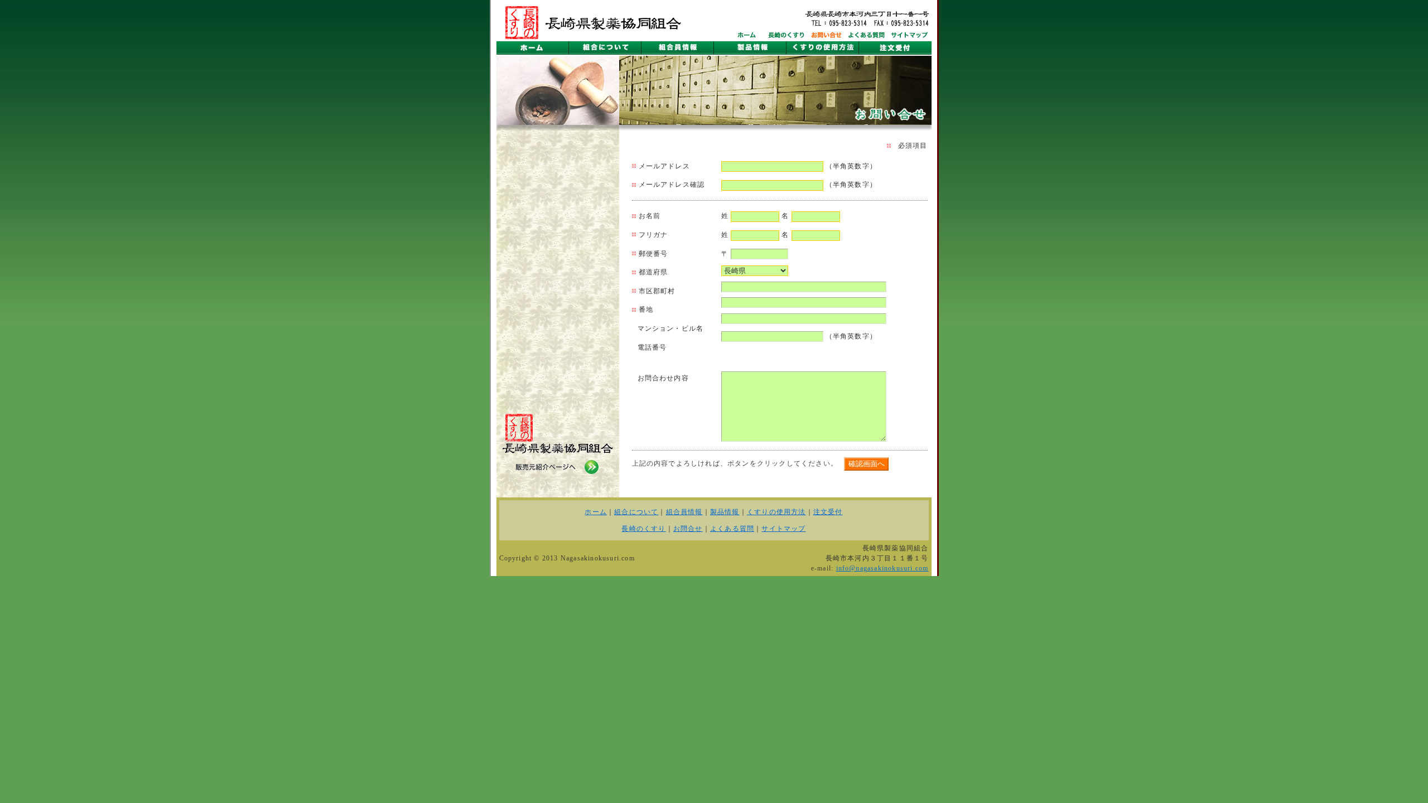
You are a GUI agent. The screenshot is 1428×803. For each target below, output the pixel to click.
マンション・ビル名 (671, 328)
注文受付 (828, 512)
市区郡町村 (657, 291)
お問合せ (688, 529)
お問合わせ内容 (663, 378)
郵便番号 (653, 254)
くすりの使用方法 (776, 512)
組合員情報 (684, 512)
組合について (636, 512)
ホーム (596, 512)
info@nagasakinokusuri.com (882, 568)
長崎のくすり (643, 529)
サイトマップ (783, 529)
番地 (646, 309)
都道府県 (653, 272)
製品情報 (725, 512)
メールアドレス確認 (672, 184)
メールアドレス (664, 166)
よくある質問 (732, 529)
